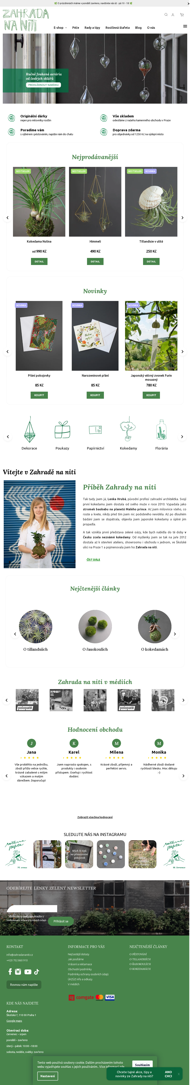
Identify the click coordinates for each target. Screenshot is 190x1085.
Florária (126, 445)
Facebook (10, 966)
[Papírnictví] (61, 427)
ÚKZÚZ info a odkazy (79, 973)
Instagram (17, 966)
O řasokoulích (35, 645)
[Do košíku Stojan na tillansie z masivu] (36, 392)
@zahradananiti (36, 966)
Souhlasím (141, 1065)
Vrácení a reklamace (79, 958)
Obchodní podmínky (79, 963)
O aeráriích (152, 645)
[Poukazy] (29, 427)
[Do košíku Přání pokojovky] (147, 392)
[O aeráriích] (152, 622)
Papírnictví (61, 445)
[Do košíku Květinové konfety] (92, 392)
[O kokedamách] (93, 622)
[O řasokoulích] (35, 622)
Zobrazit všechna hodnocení (93, 812)
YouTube (27, 966)
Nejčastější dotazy (77, 948)
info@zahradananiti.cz (19, 949)
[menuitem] (60, 27)
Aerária (159, 445)
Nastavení (46, 1076)
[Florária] (126, 427)
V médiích (72, 978)
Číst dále (92, 555)
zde (120, 1066)
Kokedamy (94, 445)
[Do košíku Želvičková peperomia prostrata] (149, 260)
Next (180, 217)
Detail (38, 260)
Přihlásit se (61, 915)
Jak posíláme (75, 953)
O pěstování (136, 949)
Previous (8, 217)
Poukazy (29, 445)
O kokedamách (93, 645)
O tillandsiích (138, 953)
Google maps (14, 1015)
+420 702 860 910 (17, 955)
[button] (16, 69)
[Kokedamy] (94, 427)
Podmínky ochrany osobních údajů (87, 968)
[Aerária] (158, 427)
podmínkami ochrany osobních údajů (26, 914)
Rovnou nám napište (24, 979)
